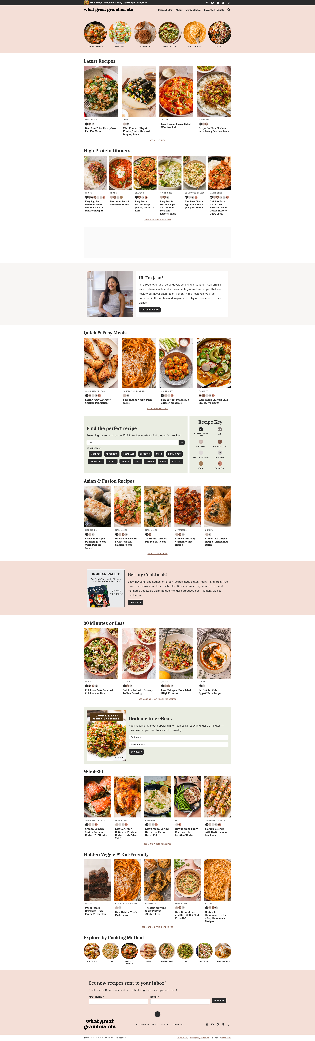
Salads (112, 461)
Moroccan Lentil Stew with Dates (119, 203)
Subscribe (219, 1000)
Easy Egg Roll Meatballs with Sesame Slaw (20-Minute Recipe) (95, 206)
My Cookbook (193, 10)
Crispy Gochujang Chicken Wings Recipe (185, 541)
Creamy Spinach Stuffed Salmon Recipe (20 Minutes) (97, 831)
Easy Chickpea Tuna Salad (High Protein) (176, 692)
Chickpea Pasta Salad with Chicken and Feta (100, 692)
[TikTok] (228, 2)
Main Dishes (96, 461)
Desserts (145, 454)
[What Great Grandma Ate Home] (108, 10)
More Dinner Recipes (157, 409)
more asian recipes (158, 554)
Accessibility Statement (199, 1038)
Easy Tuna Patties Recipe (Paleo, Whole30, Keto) (145, 206)
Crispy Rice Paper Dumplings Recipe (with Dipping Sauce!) (95, 543)
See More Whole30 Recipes (157, 844)
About (178, 10)
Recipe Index (165, 10)
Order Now (135, 602)
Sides (137, 461)
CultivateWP (226, 1038)
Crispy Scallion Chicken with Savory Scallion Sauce (214, 130)
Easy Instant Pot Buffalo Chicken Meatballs (175, 401)
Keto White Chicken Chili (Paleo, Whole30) (213, 401)
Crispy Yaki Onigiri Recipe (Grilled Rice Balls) (216, 541)
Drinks (159, 454)
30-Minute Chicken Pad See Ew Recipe (156, 540)
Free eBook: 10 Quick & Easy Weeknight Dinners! (117, 2)
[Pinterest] (223, 2)
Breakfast (128, 454)
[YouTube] (212, 2)
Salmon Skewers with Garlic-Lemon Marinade (216, 831)
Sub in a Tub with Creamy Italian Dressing (138, 692)
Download (136, 752)
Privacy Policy (182, 1038)
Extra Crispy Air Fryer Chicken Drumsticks (98, 401)
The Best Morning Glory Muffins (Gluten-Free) (155, 910)
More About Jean (150, 310)
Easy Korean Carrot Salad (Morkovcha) (176, 126)
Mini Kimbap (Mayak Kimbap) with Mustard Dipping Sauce (136, 131)
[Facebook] (217, 2)
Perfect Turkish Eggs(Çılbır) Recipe (210, 692)
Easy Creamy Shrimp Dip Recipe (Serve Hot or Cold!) (157, 831)
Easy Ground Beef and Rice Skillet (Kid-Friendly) (187, 915)
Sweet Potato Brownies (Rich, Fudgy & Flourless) (96, 910)
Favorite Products (214, 10)
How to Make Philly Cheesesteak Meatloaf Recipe (186, 831)
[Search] (228, 9)
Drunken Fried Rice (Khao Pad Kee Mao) (100, 130)
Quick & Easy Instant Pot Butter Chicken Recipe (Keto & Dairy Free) (219, 207)
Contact (165, 1024)
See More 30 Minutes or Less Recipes (157, 699)
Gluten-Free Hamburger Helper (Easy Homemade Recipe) (216, 916)
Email (154, 996)
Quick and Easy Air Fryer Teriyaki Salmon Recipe (126, 541)
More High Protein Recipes (157, 219)
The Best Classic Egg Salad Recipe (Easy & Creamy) (195, 204)
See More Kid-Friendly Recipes (157, 927)
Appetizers (112, 454)
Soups (163, 461)
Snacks (150, 461)
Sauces (125, 461)
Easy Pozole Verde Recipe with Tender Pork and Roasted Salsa (168, 207)
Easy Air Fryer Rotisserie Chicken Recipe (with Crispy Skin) (126, 833)
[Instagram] (207, 2)
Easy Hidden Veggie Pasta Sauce (126, 913)
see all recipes (157, 140)
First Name (96, 996)
